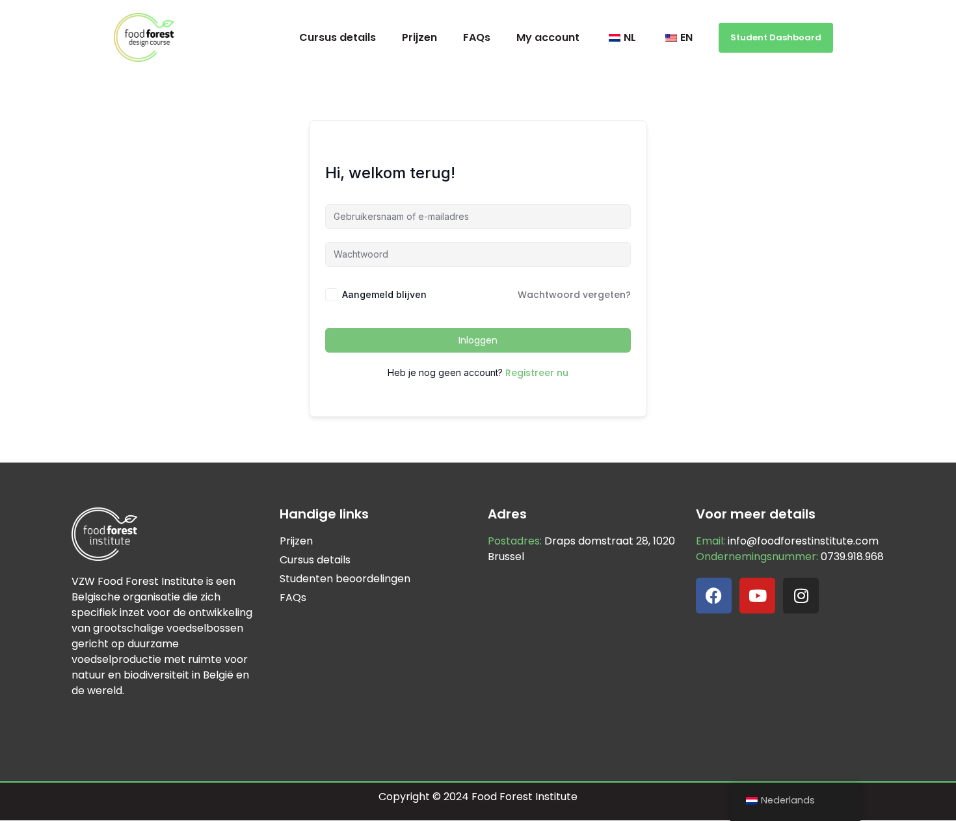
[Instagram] (801, 595)
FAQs (476, 37)
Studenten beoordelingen (345, 578)
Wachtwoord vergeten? (574, 294)
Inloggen (478, 340)
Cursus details (337, 37)
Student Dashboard (775, 37)
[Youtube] (757, 595)
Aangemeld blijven (384, 294)
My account (547, 37)
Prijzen (419, 37)
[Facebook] (714, 595)
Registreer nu (536, 372)
